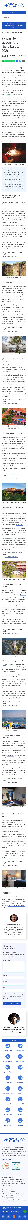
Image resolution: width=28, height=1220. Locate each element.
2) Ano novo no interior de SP (12, 174)
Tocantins (20, 213)
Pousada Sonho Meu (8, 540)
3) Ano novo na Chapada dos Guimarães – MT (15, 176)
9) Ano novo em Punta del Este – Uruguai (15, 188)
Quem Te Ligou (20, 1179)
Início (3, 32)
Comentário (7, 960)
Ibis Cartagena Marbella (13, 621)
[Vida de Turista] (14, 5)
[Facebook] (17, 61)
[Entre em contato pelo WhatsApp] (25, 1211)
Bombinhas (19, 525)
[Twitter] (20, 61)
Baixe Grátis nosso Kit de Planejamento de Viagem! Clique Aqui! (14, 25)
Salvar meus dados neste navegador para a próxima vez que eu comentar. (13, 996)
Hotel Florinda (10, 853)
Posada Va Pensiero (7, 770)
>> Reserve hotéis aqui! (11, 256)
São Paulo (12, 290)
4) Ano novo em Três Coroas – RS (13, 179)
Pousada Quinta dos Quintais (16, 389)
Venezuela (10, 756)
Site (4, 988)
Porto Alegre (15, 441)
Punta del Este (14, 820)
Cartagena (13, 599)
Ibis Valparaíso (6, 693)
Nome (5, 975)
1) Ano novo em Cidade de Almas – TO (14, 172)
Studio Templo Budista (8, 466)
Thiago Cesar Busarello (10, 55)
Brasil (3, 78)
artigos (7, 32)
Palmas (4, 222)
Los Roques (17, 741)
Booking (8, 94)
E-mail (5, 981)
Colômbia (23, 595)
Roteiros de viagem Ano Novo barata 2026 (14, 171)
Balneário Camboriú (15, 518)
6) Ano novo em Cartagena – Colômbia (14, 183)
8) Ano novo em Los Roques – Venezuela (15, 186)
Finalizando (6, 190)
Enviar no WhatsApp (9, 61)
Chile (4, 665)
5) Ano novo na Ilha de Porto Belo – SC (14, 181)
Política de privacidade (8, 1202)
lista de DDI (9, 1185)
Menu (14, 12)
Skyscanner (9, 92)
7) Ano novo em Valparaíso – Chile (13, 184)
